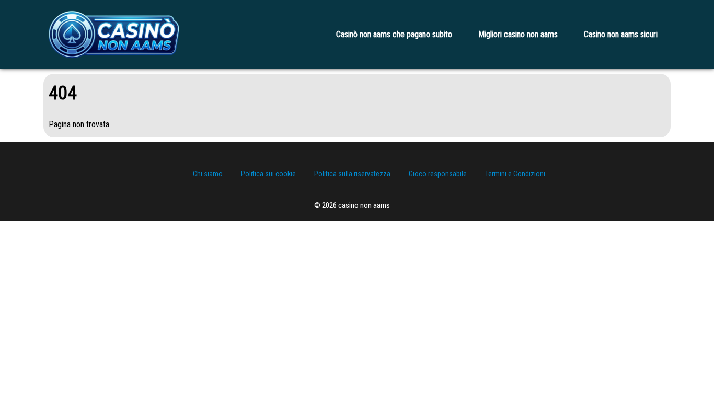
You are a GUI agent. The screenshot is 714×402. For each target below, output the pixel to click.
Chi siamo (208, 174)
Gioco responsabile (438, 174)
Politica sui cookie (268, 174)
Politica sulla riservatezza (352, 174)
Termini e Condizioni (515, 174)
